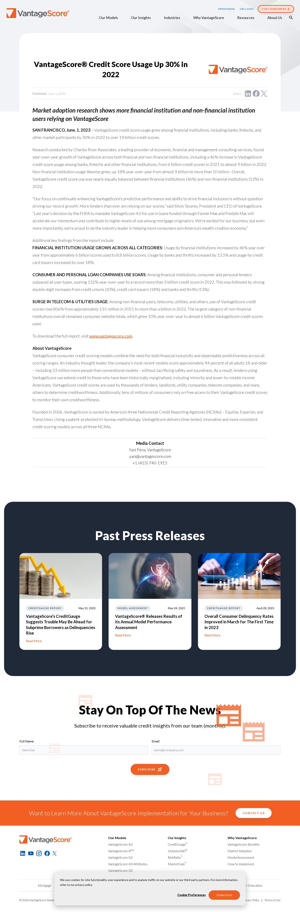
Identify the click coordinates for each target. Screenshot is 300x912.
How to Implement (241, 864)
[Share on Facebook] (256, 93)
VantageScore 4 (121, 851)
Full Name (26, 741)
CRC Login (246, 8)
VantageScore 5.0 (120, 857)
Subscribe (147, 769)
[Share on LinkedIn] (248, 93)
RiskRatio (175, 857)
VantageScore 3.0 (120, 870)
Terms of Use (272, 900)
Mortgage (44, 885)
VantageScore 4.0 (120, 844)
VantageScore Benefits (244, 844)
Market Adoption (240, 851)
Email (155, 741)
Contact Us (253, 813)
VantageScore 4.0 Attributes (128, 864)
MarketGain (177, 864)
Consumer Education (247, 885)
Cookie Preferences (191, 895)
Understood (224, 895)
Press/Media (226, 8)
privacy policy (83, 884)
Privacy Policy (251, 900)
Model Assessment (241, 857)
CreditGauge (178, 844)
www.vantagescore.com (110, 335)
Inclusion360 (177, 851)
